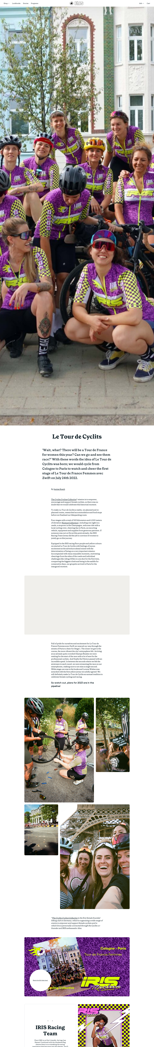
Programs (34, 3)
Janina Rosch (59, 489)
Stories (25, 3)
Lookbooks (16, 3)
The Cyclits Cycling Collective (63, 499)
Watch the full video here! (40, 980)
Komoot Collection (70, 523)
